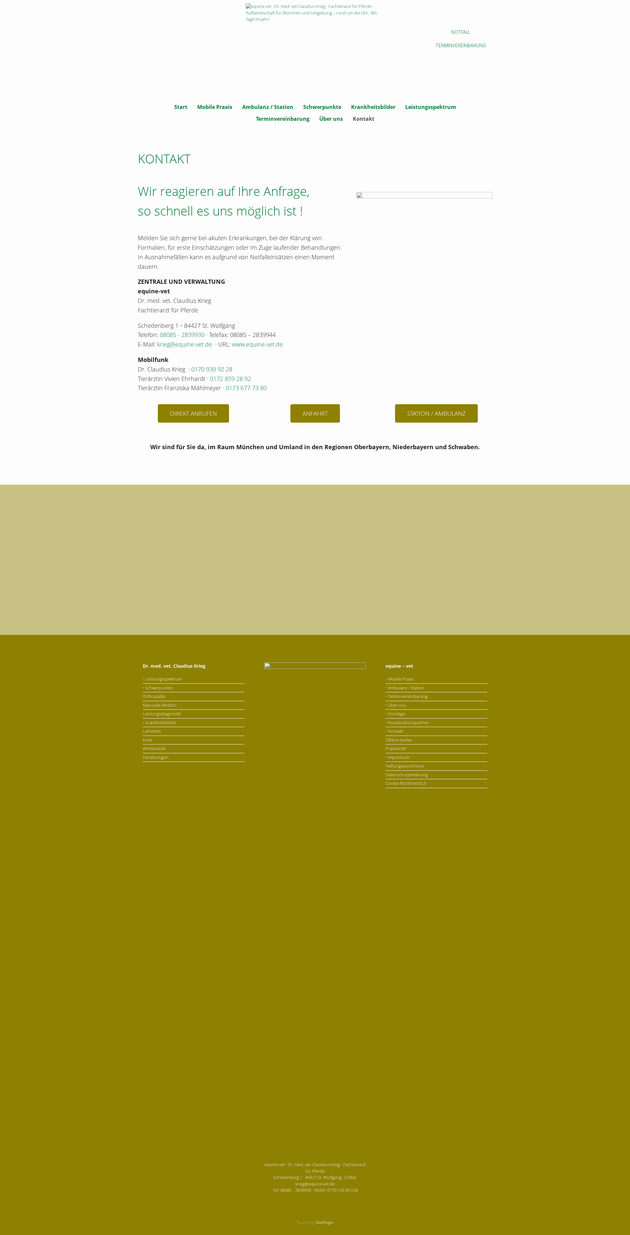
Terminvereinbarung (282, 118)
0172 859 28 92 (230, 379)
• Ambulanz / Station (405, 688)
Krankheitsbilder (373, 107)
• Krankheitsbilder (160, 722)
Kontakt (363, 118)
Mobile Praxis (214, 107)
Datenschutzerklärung (407, 775)
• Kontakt (394, 731)
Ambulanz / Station (267, 107)
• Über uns (396, 705)
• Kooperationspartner (407, 722)
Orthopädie (154, 696)
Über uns (331, 118)
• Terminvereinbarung (407, 696)
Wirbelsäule (154, 748)
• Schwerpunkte (158, 688)
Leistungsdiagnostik (162, 714)
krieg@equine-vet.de (184, 344)
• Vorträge (395, 714)
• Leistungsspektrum (162, 679)
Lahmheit (152, 731)
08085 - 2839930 (182, 335)
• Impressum (398, 757)
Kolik (147, 740)
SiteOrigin (324, 1222)
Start (180, 107)
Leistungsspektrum (430, 107)
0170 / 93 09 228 (342, 1190)
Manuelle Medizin (160, 705)
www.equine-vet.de (257, 344)
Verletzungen (155, 757)
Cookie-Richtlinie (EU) (406, 783)
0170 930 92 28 (211, 369)
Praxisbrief (396, 748)
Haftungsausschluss (405, 766)
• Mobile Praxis (400, 679)
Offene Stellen (399, 740)
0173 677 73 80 (246, 388)
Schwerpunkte (322, 107)
